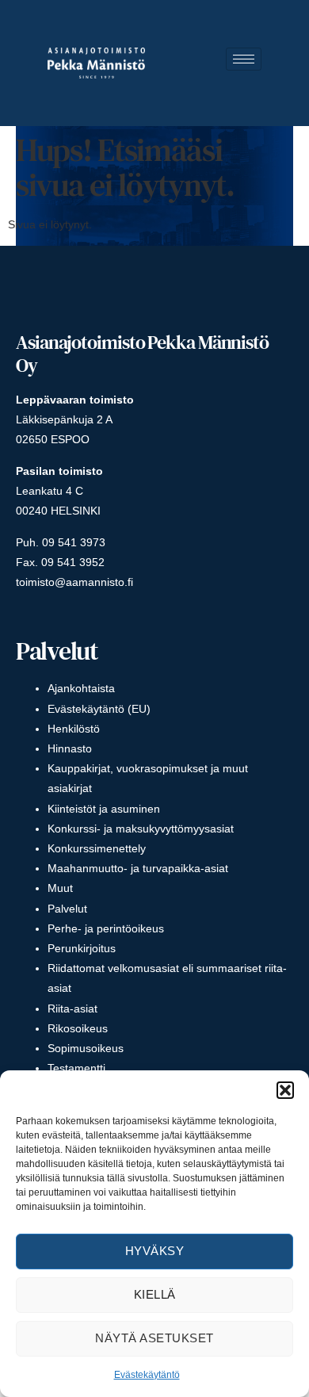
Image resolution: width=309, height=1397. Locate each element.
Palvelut (67, 908)
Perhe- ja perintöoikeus (106, 928)
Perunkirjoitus (82, 948)
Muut (60, 888)
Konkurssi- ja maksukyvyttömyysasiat (141, 828)
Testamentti (76, 1068)
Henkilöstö (74, 728)
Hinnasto (70, 748)
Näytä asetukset (154, 1338)
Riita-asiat (72, 1008)
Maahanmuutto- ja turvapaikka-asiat (138, 868)
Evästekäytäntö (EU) (99, 708)
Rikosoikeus (78, 1028)
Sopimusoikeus (86, 1048)
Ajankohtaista (81, 688)
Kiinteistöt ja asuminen (104, 808)
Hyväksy (155, 1250)
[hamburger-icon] (243, 59)
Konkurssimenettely (97, 848)
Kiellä (155, 1294)
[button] (285, 1090)
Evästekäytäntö (147, 1374)
